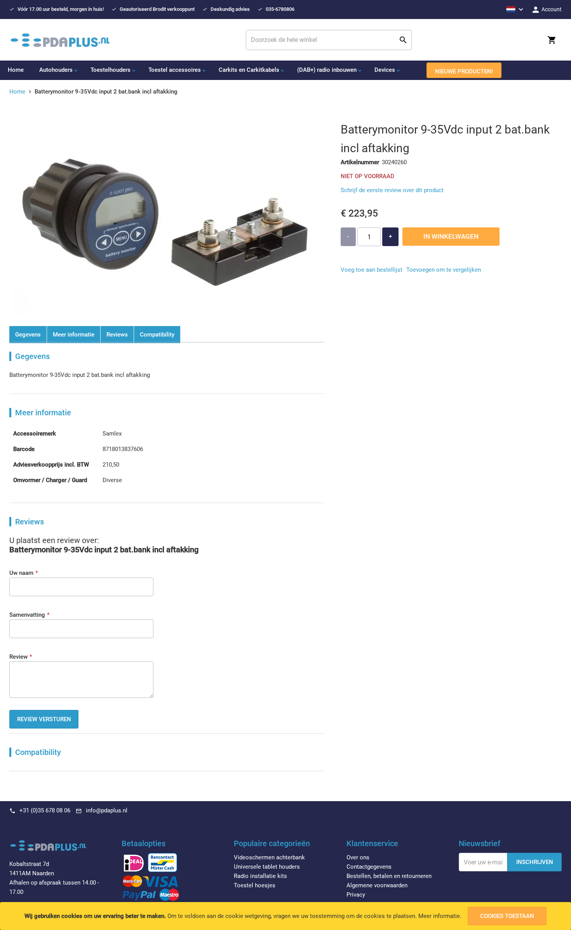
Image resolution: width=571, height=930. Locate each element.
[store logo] (60, 40)
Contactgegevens (369, 866)
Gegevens (28, 334)
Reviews (117, 334)
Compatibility (157, 334)
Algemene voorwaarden (376, 885)
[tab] (173, 846)
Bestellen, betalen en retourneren (389, 876)
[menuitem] (15, 70)
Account (551, 9)
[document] (285, 916)
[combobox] (329, 40)
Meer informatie (439, 916)
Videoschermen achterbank (269, 857)
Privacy (355, 894)
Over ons (357, 857)
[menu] (285, 70)
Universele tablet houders (267, 866)
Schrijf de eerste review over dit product (392, 190)
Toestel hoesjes (254, 885)
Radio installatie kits (260, 876)
